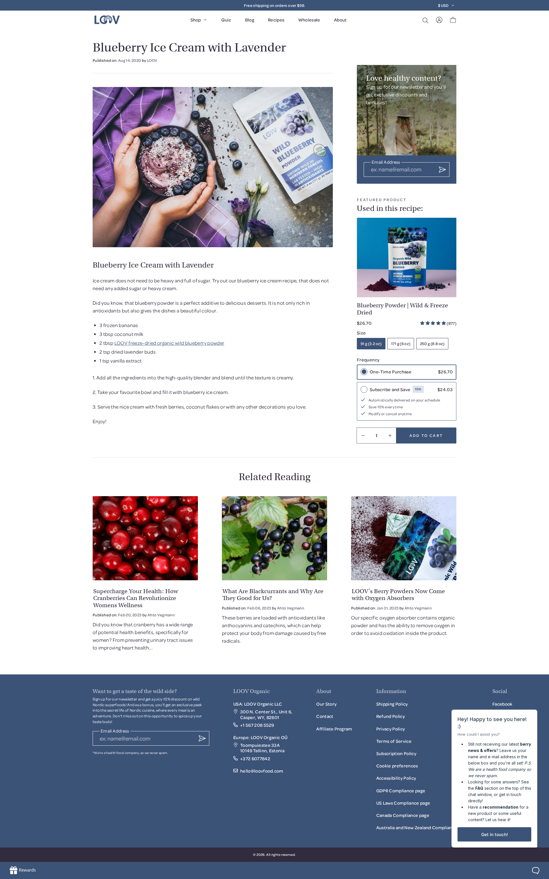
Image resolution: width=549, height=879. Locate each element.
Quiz (226, 20)
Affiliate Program (334, 730)
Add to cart (426, 435)
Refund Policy (390, 716)
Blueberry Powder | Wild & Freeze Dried (402, 309)
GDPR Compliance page (400, 790)
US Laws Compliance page (403, 803)
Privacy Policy (390, 729)
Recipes (276, 20)
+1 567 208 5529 (257, 725)
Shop (195, 20)
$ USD (443, 5)
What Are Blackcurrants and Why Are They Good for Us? (272, 594)
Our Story (326, 704)
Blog (249, 20)
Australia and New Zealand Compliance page (422, 827)
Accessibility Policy (396, 779)
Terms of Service (393, 741)
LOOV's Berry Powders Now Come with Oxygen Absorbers (398, 594)
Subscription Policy (396, 755)
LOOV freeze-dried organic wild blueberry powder (169, 343)
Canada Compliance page (402, 815)
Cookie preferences (397, 766)
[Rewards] (23, 870)
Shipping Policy (392, 704)
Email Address (386, 162)
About (340, 20)
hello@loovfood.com (261, 771)
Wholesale (309, 20)
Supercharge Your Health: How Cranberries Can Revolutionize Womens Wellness (135, 598)
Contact (324, 716)
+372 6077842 (255, 758)
